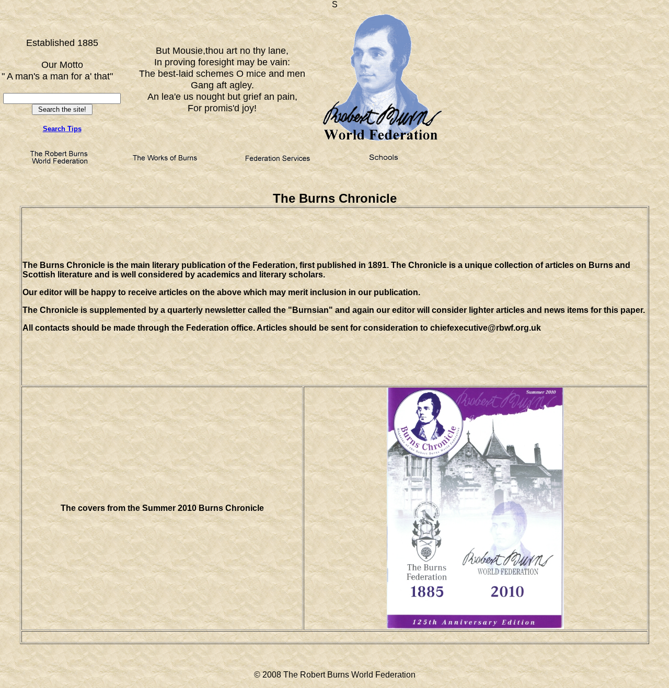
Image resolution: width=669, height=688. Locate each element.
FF (62, 88)
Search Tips (62, 129)
